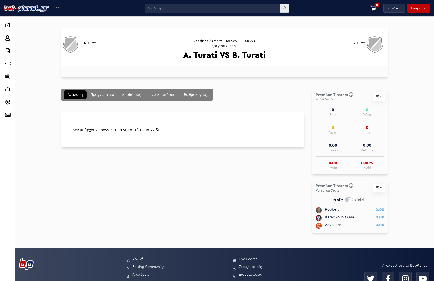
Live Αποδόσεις (162, 94)
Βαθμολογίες (195, 94)
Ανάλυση (75, 94)
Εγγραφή (418, 8)
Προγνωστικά (102, 94)
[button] (58, 8)
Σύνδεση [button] (394, 8)
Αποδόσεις (131, 94)
